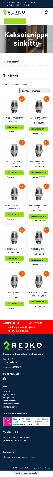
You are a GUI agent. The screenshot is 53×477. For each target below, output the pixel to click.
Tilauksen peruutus (11, 406)
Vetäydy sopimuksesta (26, 473)
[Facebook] (4, 379)
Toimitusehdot (9, 400)
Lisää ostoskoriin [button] (14, 127)
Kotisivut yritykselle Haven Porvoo (37, 468)
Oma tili (6, 391)
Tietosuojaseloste (11, 403)
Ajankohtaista (9, 394)
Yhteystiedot (9, 397)
